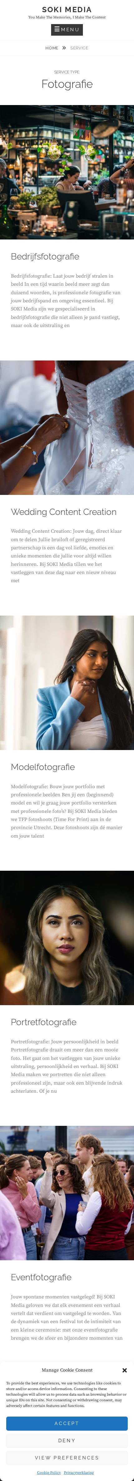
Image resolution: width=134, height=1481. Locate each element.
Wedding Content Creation (64, 512)
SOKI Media (67, 9)
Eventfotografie (41, 1277)
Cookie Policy (49, 1472)
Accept (67, 1423)
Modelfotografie (43, 767)
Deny (67, 1440)
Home (52, 48)
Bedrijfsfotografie (45, 256)
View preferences (67, 1458)
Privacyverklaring (79, 1472)
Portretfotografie (43, 1022)
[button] (125, 1370)
